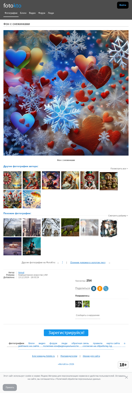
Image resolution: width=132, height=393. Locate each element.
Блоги (23, 13)
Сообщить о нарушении (88, 315)
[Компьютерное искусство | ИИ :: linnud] (12, 189)
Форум (41, 13)
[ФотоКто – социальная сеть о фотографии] (12, 5)
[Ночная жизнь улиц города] (32, 236)
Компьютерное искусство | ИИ (33, 275)
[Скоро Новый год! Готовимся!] (12, 255)
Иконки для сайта (91, 356)
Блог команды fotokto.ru (43, 356)
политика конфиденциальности (61, 346)
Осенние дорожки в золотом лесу (88, 262)
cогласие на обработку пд (97, 346)
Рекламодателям (68, 356)
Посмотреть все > (119, 168)
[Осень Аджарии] (12, 236)
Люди (51, 13)
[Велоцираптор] (70, 236)
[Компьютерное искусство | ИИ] (51, 236)
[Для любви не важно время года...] (109, 237)
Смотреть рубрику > (118, 216)
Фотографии (11, 13)
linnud (21, 272)
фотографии (16, 343)
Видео (32, 13)
